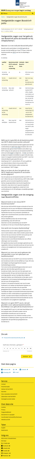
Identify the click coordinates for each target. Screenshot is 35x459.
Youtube (10, 451)
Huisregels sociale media (8, 399)
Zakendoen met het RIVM (8, 396)
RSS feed (3, 441)
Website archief (5, 419)
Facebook (10, 446)
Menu (5, 13)
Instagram (10, 453)
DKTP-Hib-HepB (16, 147)
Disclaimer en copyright (7, 414)
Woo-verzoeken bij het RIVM (9, 394)
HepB (11, 153)
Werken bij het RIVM (7, 389)
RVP (21, 48)
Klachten (3, 391)
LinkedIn (10, 448)
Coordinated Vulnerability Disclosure (11, 417)
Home (3, 17)
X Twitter (10, 443)
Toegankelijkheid (6, 412)
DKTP (14, 52)
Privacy (3, 409)
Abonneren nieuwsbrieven (8, 438)
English (3, 428)
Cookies (3, 407)
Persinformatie (5, 386)
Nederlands (4, 430)
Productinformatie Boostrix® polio (14, 338)
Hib (25, 153)
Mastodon (10, 455)
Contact (3, 384)
